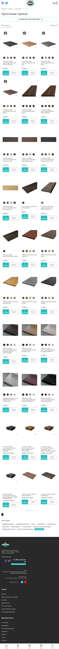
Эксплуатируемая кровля (8, 612)
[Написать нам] (2, 3)
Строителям (4, 622)
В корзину (5, 73)
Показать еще (29, 510)
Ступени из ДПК (26, 526)
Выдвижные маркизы (8, 524)
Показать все (39, 529)
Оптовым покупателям (7, 628)
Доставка (4, 600)
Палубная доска (51, 524)
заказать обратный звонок (18, 564)
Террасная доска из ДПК (22, 524)
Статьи (3, 637)
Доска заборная (15, 526)
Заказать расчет (14, 73)
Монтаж (3, 594)
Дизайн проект (5, 603)
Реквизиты (4, 631)
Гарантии (4, 640)
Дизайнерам (4, 625)
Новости (3, 634)
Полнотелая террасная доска (25, 529)
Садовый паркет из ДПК (9, 529)
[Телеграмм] (6, 3)
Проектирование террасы (8, 609)
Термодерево (41, 524)
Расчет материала (6, 606)
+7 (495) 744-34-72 (54, 3)
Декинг (33, 524)
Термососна (6, 526)
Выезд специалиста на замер (9, 597)
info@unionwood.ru (6, 557)
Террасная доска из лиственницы (42, 526)
